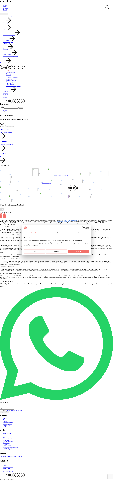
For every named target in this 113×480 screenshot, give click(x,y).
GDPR (4, 426)
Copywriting (9, 79)
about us (5, 9)
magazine (5, 8)
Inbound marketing (7, 449)
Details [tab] (56, 232)
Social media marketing (12, 77)
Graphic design (6, 43)
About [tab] (79, 232)
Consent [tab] (33, 232)
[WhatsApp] (56, 399)
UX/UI (5, 436)
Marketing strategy (7, 16)
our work (5, 6)
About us (5, 418)
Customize (55, 251)
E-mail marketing (10, 84)
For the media (6, 425)
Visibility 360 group (8, 467)
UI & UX (5, 23)
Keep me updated (4, 411)
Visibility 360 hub (7, 468)
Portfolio (5, 421)
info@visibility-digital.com (15, 456)
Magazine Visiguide (8, 422)
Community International (9, 469)
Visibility (5, 465)
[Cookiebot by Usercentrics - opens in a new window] (82, 228)
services (5, 5)
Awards (5, 420)
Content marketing (7, 448)
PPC (7, 76)
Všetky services (7, 91)
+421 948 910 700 (4, 456)
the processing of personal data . (14, 410)
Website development (8, 42)
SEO (7, 73)
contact (5, 10)
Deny (34, 251)
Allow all (78, 251)
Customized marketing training (10, 56)
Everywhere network (8, 471)
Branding (8, 83)
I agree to (12, 410)
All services (3, 62)
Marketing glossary (7, 424)
